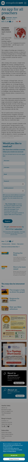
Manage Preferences (14, 459)
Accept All (14, 455)
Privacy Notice (12, 451)
